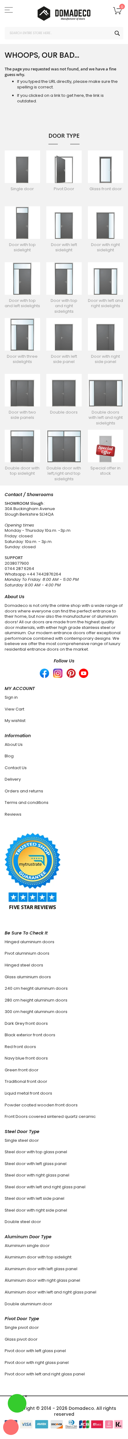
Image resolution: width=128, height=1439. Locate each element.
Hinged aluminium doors (29, 942)
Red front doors (20, 1047)
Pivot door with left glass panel (35, 1351)
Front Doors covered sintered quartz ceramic (50, 1116)
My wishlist (15, 721)
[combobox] (64, 33)
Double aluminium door (28, 1304)
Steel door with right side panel (36, 1210)
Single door (22, 189)
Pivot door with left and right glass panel (45, 1374)
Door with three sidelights (22, 359)
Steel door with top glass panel (36, 1152)
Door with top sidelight (22, 247)
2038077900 (17, 563)
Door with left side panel (64, 359)
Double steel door (23, 1222)
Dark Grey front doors (26, 1023)
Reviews (13, 814)
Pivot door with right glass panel (37, 1362)
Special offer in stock (105, 471)
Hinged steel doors (24, 965)
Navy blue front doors (26, 1058)
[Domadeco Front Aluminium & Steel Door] (64, 13)
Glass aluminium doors (28, 977)
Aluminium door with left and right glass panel (50, 1292)
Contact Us (16, 768)
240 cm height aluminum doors (36, 988)
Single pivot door (22, 1327)
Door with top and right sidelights (64, 306)
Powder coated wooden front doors (41, 1105)
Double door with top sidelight (22, 471)
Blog (9, 756)
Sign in (11, 697)
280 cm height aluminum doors (36, 1000)
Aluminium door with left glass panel (41, 1269)
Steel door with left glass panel (35, 1164)
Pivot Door (64, 189)
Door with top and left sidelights (22, 303)
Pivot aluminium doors (27, 953)
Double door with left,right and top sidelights (64, 473)
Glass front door (105, 189)
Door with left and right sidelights (105, 303)
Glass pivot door (21, 1339)
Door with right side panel (105, 359)
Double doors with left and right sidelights (106, 417)
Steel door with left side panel (34, 1198)
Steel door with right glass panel (37, 1175)
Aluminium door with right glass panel (42, 1280)
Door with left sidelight (64, 247)
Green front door (22, 1070)
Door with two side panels (22, 415)
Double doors (64, 412)
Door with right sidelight (105, 247)
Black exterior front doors (30, 1035)
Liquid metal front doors (28, 1093)
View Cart (14, 709)
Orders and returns (24, 791)
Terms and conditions (26, 802)
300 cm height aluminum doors (36, 1012)
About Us (14, 744)
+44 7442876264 (44, 574)
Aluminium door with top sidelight (38, 1257)
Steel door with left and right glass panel (45, 1187)
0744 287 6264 (19, 569)
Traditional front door (26, 1081)
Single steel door (22, 1140)
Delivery (13, 779)
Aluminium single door (27, 1245)
